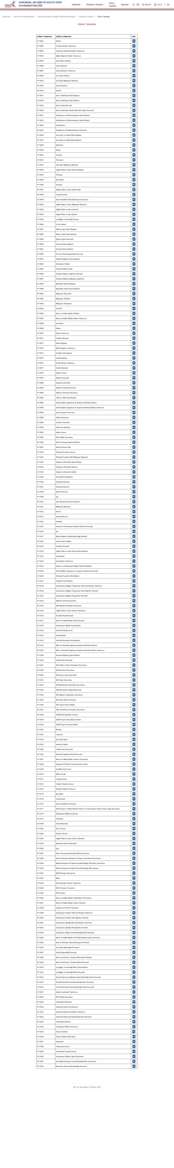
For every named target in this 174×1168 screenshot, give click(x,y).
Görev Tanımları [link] (104, 17)
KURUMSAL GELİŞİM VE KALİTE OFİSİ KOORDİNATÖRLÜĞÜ (40, 4)
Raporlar (125, 4)
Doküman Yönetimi (94, 4)
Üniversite (6, 17)
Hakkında (76, 4)
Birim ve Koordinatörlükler (24, 17)
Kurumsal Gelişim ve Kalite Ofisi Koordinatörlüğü (56, 17)
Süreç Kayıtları (112, 4)
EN (168, 5)
